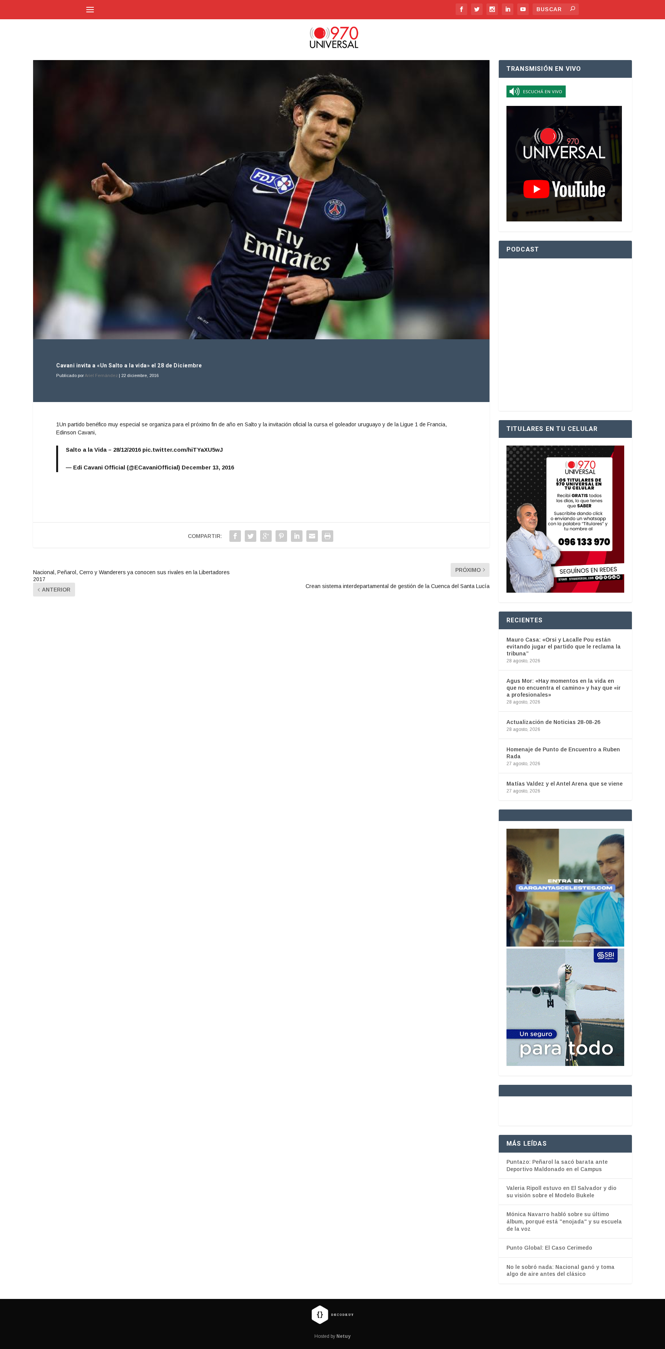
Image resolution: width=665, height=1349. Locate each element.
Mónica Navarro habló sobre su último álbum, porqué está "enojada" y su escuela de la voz (564, 1221)
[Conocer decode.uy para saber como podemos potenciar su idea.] (332, 1314)
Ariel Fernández (101, 375)
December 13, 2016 (208, 467)
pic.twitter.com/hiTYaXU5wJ (182, 449)
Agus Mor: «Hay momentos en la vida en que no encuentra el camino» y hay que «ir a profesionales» (563, 688)
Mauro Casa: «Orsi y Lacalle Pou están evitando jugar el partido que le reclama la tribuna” (563, 647)
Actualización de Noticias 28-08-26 (553, 722)
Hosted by (332, 1336)
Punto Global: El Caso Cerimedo (549, 1248)
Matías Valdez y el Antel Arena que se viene (564, 784)
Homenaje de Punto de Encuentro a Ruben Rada (563, 752)
